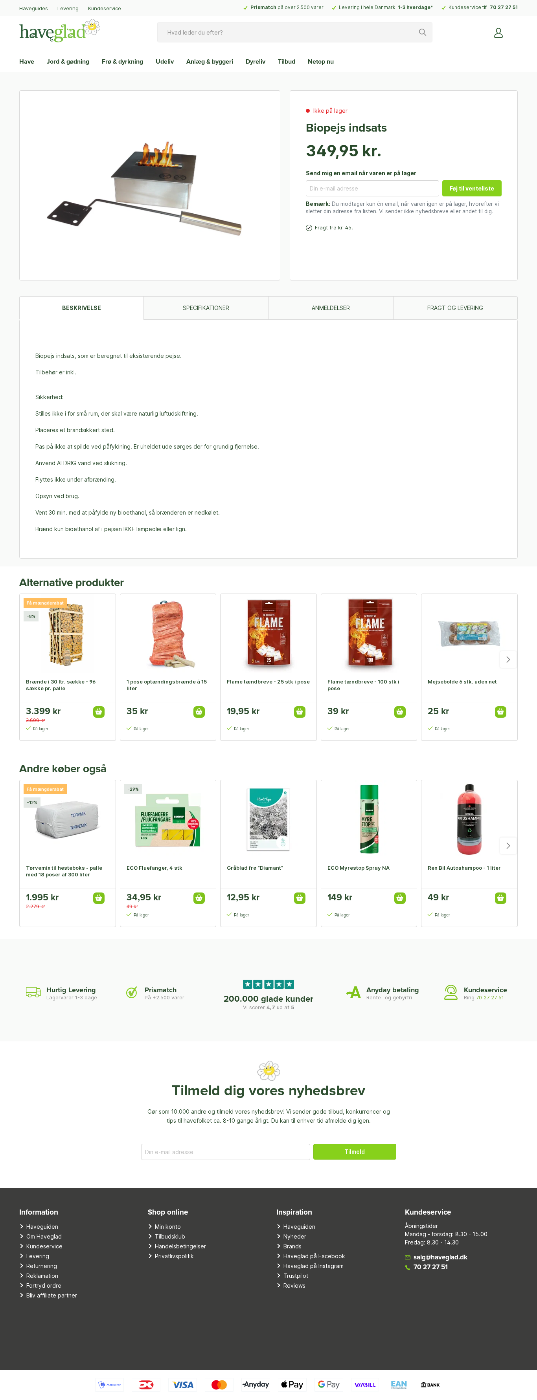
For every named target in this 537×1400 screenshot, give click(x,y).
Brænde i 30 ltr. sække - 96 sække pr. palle (61, 684)
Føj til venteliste (472, 188)
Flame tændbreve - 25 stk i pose (268, 681)
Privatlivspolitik (174, 1256)
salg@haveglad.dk (440, 1257)
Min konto (168, 1226)
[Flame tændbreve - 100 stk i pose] (369, 633)
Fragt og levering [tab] (455, 307)
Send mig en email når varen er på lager (361, 173)
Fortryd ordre (43, 1285)
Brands (292, 1246)
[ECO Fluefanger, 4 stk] (168, 819)
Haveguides (33, 8)
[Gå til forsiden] (59, 30)
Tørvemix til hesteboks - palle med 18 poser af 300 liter (64, 871)
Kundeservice (104, 8)
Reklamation (42, 1275)
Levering (68, 8)
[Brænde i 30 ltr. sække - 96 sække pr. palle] (67, 633)
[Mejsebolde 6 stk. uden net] (469, 633)
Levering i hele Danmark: (386, 7)
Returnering (41, 1266)
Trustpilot (295, 1275)
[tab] (81, 307)
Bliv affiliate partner (51, 1295)
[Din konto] (498, 32)
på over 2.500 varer (287, 7)
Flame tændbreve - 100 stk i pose (363, 684)
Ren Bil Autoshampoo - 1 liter (464, 868)
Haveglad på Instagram (313, 1266)
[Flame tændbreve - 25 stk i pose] (268, 633)
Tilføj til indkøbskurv (99, 712)
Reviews (294, 1285)
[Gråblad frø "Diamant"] (268, 819)
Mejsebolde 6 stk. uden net (462, 681)
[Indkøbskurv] (513, 29)
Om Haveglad (44, 1236)
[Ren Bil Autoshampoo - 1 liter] (469, 819)
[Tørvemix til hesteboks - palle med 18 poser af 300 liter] (67, 819)
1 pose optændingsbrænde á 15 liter (167, 684)
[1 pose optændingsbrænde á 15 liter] (168, 633)
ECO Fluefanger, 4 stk (154, 868)
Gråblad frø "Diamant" (255, 868)
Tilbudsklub (170, 1236)
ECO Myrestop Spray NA (358, 868)
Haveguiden (42, 1226)
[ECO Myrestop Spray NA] (369, 819)
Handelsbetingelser (180, 1246)
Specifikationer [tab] (206, 307)
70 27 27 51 (504, 7)
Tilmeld (354, 1151)
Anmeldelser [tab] (331, 307)
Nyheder (294, 1236)
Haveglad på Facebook (314, 1256)
